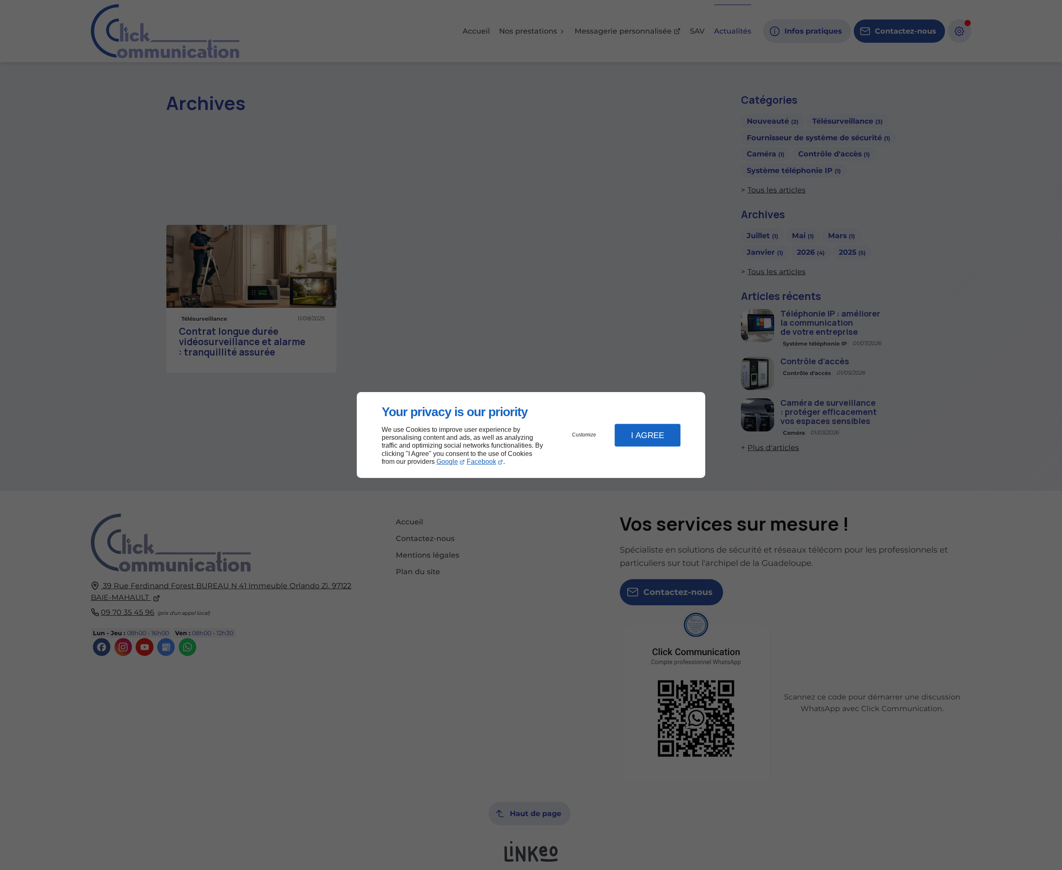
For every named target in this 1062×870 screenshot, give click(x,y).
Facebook (481, 461)
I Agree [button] (647, 435)
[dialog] (531, 435)
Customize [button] (584, 435)
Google (447, 461)
